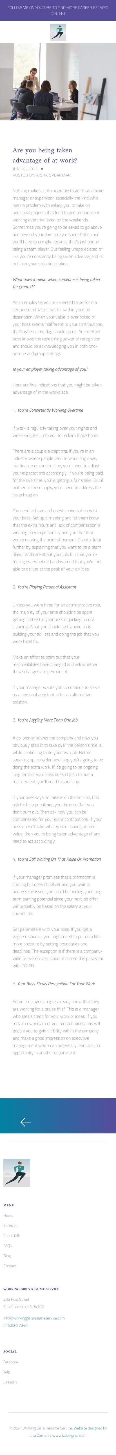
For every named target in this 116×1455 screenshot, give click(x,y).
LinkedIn (10, 1382)
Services (10, 1225)
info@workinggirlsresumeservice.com (34, 1318)
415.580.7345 (15, 1325)
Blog (7, 1256)
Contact (9, 1266)
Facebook (10, 1362)
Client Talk (11, 1235)
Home (8, 1215)
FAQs (7, 1245)
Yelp (6, 1372)
